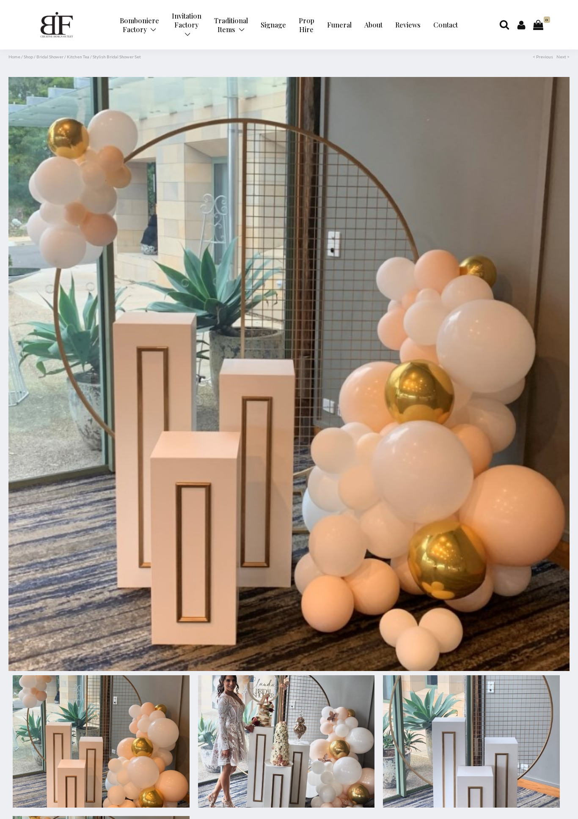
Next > (563, 56)
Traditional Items (231, 25)
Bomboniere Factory (139, 25)
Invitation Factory (186, 20)
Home (14, 56)
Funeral (339, 24)
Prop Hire (306, 25)
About (373, 24)
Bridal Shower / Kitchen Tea (62, 56)
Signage (273, 24)
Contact (445, 24)
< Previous (543, 56)
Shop (28, 56)
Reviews (408, 24)
